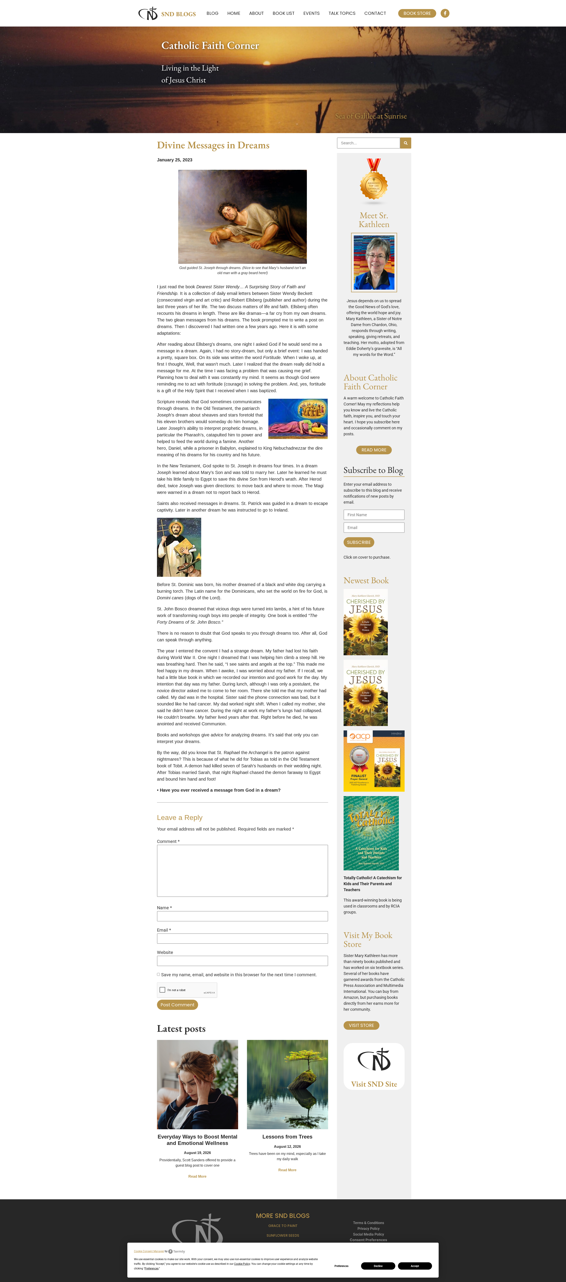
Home (233, 13)
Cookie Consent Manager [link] (149, 1251)
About (256, 13)
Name (164, 908)
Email (164, 930)
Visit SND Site (374, 1084)
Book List (283, 13)
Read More (197, 1176)
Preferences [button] (152, 1268)
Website (165, 952)
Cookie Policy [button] (242, 1263)
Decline (378, 1266)
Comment (168, 841)
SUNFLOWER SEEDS (283, 1235)
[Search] (405, 143)
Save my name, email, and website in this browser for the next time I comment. (239, 974)
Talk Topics (342, 13)
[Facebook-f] (445, 13)
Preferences (341, 1266)
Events (311, 13)
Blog (212, 13)
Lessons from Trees (287, 1137)
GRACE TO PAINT (283, 1225)
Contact (375, 13)
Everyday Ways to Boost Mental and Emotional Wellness (197, 1140)
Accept (415, 1266)
